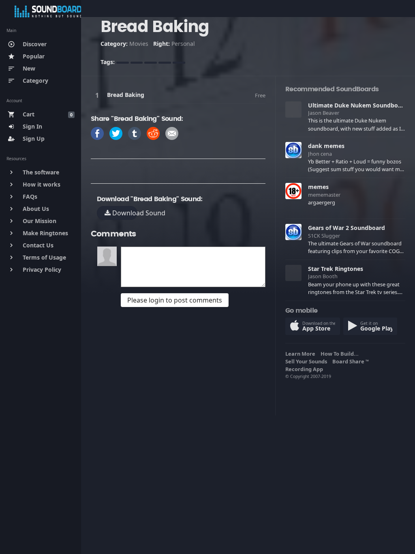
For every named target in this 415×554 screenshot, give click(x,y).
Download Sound (124, 212)
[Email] (171, 132)
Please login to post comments (174, 300)
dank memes (326, 146)
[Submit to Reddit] (153, 132)
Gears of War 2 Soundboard (346, 228)
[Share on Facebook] (97, 132)
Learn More (301, 353)
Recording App (305, 369)
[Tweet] (115, 132)
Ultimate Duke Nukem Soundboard (357, 105)
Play (98, 95)
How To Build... (341, 353)
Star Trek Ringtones (335, 269)
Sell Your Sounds (307, 361)
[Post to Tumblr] (134, 132)
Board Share (350, 361)
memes (318, 187)
